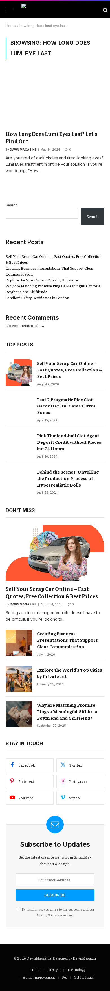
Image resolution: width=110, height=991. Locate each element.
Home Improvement (39, 977)
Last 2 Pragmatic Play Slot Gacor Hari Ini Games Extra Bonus (66, 406)
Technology (76, 969)
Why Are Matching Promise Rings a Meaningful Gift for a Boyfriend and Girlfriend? (67, 711)
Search (11, 204)
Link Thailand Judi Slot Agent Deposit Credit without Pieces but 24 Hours (69, 442)
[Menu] (9, 10)
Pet (64, 977)
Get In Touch (84, 977)
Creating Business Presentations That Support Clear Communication (67, 639)
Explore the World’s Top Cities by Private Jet (42, 279)
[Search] (105, 10)
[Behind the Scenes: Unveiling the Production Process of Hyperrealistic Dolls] (19, 481)
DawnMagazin (84, 958)
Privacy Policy (46, 915)
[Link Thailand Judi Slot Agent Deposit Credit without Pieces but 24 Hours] (19, 445)
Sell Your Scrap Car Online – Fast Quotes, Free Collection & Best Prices (69, 369)
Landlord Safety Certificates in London (37, 297)
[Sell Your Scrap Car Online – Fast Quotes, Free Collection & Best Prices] (19, 372)
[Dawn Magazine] (59, 10)
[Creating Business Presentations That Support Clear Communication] (19, 643)
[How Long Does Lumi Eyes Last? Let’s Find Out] (55, 98)
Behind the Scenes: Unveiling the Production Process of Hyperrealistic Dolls (68, 478)
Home (11, 26)
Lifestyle (53, 969)
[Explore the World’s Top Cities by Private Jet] (19, 679)
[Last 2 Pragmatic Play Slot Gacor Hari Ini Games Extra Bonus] (19, 409)
